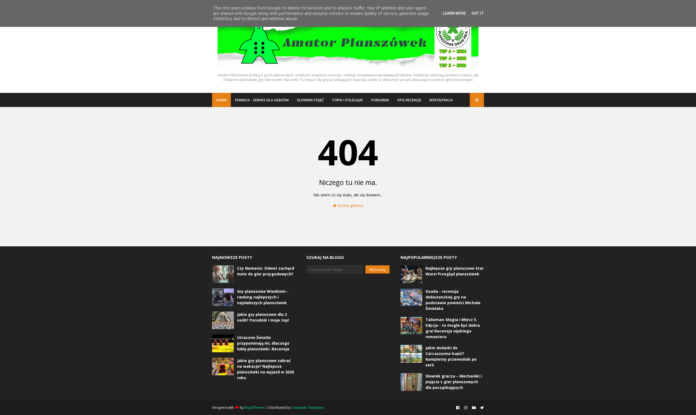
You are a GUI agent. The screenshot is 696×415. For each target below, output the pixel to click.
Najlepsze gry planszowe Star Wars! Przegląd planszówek (454, 271)
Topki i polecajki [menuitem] (347, 100)
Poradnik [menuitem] (380, 100)
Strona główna (349, 205)
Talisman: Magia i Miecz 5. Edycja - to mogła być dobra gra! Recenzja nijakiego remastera (452, 328)
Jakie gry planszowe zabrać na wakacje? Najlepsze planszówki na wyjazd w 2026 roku (265, 369)
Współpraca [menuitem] (441, 100)
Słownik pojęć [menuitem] (310, 100)
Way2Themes (254, 407)
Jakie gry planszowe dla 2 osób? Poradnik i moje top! (263, 317)
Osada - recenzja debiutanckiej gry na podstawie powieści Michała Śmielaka (452, 300)
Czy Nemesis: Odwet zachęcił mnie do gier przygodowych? (265, 271)
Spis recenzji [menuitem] (409, 100)
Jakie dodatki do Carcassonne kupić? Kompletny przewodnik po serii (451, 356)
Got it (477, 13)
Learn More (454, 13)
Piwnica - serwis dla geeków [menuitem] (262, 100)
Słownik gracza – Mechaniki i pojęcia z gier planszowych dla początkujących (453, 381)
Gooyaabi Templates (307, 407)
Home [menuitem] (221, 100)
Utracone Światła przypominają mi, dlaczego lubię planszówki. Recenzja (263, 343)
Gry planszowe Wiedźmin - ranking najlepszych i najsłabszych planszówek (262, 297)
